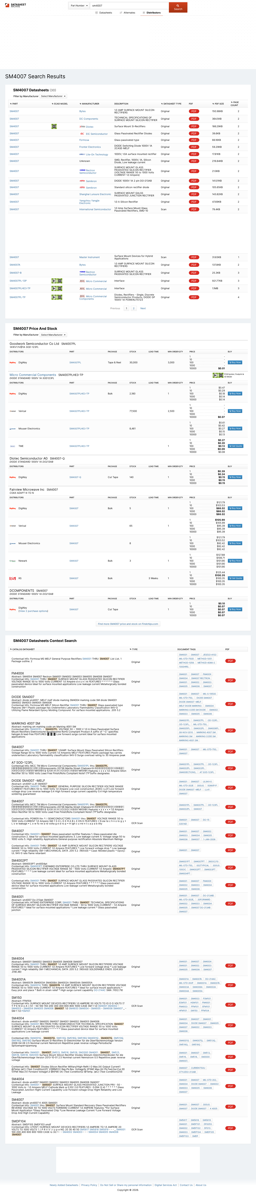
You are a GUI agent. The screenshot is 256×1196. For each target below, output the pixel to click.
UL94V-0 (207, 781)
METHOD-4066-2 (206, 662)
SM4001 (86, 658)
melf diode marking (190, 705)
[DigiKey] (14, 362)
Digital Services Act (166, 1185)
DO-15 (206, 819)
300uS (216, 865)
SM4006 (195, 686)
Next (143, 308)
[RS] (14, 578)
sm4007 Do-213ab (200, 907)
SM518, (74, 1052)
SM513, (56, 1052)
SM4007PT (199, 861)
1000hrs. (184, 666)
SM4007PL (75, 362)
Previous (115, 308)
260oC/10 (213, 861)
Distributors (153, 12)
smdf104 (196, 1132)
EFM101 (206, 1006)
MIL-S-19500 (209, 693)
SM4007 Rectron (200, 678)
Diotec (89, 126)
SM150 (194, 1010)
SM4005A (197, 991)
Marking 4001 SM (188, 740)
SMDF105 (209, 1132)
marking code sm (206, 736)
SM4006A (197, 987)
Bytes (82, 111)
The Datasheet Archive (15, 5)
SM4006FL (213, 728)
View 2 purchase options (33, 611)
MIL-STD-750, (186, 697)
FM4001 (206, 1002)
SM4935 (96, 1008)
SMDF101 (195, 1124)
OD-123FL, (184, 724)
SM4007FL (198, 720)
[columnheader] (29, 103)
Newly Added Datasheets (64, 1185)
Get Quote (236, 446)
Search (178, 9)
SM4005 (183, 686)
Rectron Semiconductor (87, 171)
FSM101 (26, 1010)
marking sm (185, 736)
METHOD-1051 (204, 658)
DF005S (208, 1124)
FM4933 (183, 1006)
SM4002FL (199, 728)
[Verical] (14, 411)
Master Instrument (89, 257)
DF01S (207, 1128)
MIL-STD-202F (186, 983)
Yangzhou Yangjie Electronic (89, 202)
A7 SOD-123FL (207, 772)
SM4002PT (195, 869)
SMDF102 (195, 1128)
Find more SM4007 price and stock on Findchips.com (128, 623)
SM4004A (184, 991)
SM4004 (183, 678)
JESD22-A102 (209, 654)
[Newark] (14, 561)
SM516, (65, 1052)
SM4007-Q (75, 477)
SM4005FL (184, 728)
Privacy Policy (89, 1185)
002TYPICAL (203, 865)
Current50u (198, 1068)
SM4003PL (199, 768)
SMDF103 (184, 1136)
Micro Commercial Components (93, 297)
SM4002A (211, 987)
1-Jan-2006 (209, 839)
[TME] (14, 446)
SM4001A (35, 985)
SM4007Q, (198, 1040)
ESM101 (183, 1002)
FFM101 (195, 1006)
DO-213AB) (208, 895)
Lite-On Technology (96, 154)
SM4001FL (36, 729)
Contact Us (186, 1185)
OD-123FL (213, 720)
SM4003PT (209, 869)
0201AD (183, 823)
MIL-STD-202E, (186, 899)
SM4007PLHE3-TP (79, 393)
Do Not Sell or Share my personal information (126, 1185)
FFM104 (205, 1010)
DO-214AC (100, 990)
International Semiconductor (95, 209)
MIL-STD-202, (210, 1080)
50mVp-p (212, 785)
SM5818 (94, 1129)
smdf (195, 1136)
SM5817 (84, 1129)
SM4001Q (36, 1038)
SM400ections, (187, 772)
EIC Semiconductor (96, 133)
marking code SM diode (192, 709)
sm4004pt (184, 873)
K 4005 (213, 1108)
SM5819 (103, 1129)
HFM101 (183, 1010)
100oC (182, 869)
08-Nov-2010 (186, 732)
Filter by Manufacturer (26, 96)
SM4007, (183, 1060)
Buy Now (236, 362)
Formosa (84, 139)
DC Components (88, 118)
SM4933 (73, 1008)
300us (200, 785)
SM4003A (184, 987)
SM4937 (118, 1008)
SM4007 (73, 508)
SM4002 (195, 682)
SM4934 (84, 1008)
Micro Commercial (96, 281)
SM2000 (83, 1052)
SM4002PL (184, 768)
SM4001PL (83, 765)
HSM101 (195, 1002)
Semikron (91, 181)
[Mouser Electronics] (14, 428)
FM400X (207, 674)
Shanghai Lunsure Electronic (95, 194)
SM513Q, (61, 1038)
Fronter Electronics (90, 146)
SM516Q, (72, 1038)
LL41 (207, 789)
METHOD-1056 (186, 662)
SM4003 (207, 682)
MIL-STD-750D (186, 658)
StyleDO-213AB (187, 1072)
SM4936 (108, 1008)
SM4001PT (36, 866)
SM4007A (197, 979)
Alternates (129, 12)
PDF (194, 111)
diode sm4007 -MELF (190, 701)
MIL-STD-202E (186, 785)
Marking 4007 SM (206, 732)
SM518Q (82, 1038)
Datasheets (105, 12)
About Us (201, 1185)
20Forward (204, 899)
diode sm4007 (204, 697)
